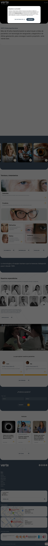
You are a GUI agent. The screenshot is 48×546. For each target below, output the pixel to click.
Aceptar (30, 19)
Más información (19, 19)
